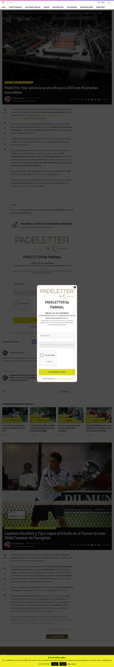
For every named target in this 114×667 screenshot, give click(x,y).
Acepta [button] (55, 664)
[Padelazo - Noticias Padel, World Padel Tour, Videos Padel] (10, 2)
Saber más (71, 664)
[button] (4, 2)
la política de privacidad (63, 378)
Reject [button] (63, 664)
